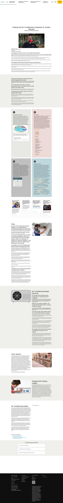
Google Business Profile (14, 486)
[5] (41, 189)
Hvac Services (37, 135)
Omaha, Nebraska (47, 187)
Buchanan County (40, 179)
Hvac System (37, 137)
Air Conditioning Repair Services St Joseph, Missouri (19, 437)
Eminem (39, 191)
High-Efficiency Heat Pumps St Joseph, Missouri (23, 2)
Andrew (38, 182)
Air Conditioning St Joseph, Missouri (12, 2)
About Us (55, 2)
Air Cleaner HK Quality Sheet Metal (17, 438)
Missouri (43, 179)
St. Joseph (36, 130)
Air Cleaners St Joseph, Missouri (45, 2)
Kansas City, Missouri (41, 186)
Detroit (37, 192)
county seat (35, 179)
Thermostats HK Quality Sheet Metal (17, 435)
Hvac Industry (37, 149)
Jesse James (44, 193)
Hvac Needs (36, 143)
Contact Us (60, 2)
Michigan (39, 192)
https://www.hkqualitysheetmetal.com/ (16, 51)
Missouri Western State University (38, 190)
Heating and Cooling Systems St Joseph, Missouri (35, 2)
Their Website (23, 481)
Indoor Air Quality (37, 138)
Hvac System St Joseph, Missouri (17, 436)
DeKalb (41, 182)
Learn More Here (24, 478)
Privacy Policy (34, 478)
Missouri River (39, 180)
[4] (39, 185)
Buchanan (35, 182)
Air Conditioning (37, 131)
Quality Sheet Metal (37, 129)
